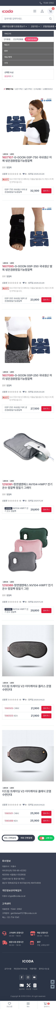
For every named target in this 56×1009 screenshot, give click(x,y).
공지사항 (7, 969)
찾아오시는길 (44, 969)
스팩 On (49, 838)
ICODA (28, 961)
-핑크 (11, 716)
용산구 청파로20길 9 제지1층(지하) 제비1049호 (21, 883)
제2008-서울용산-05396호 (14, 875)
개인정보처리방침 (20, 969)
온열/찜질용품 (31, 39)
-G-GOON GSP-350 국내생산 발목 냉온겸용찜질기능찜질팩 (27, 268)
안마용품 (7, 39)
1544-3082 (48, 3)
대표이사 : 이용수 (9, 866)
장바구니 (46, 191)
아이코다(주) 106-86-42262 (14, 870)
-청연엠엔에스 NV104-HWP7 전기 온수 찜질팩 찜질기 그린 (27, 587)
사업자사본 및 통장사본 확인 (13, 879)
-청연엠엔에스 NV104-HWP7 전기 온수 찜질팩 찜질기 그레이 (27, 486)
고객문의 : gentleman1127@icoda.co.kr (19, 913)
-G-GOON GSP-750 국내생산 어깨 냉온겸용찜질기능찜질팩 (27, 159)
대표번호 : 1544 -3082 (12, 909)
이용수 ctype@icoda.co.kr (14, 896)
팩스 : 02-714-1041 (10, 917)
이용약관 (33, 969)
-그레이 (12, 708)
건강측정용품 (18, 39)
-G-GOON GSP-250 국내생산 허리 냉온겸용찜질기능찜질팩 (27, 377)
